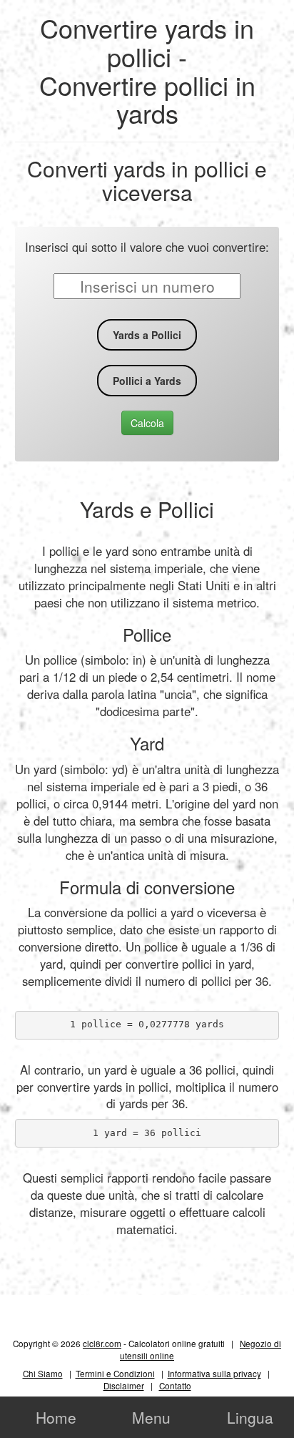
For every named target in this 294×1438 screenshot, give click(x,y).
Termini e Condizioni (115, 1373)
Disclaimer (123, 1385)
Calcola (147, 423)
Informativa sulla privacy (214, 1373)
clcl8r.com (102, 1343)
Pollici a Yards (147, 380)
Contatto (175, 1385)
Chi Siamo (43, 1373)
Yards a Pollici (147, 335)
